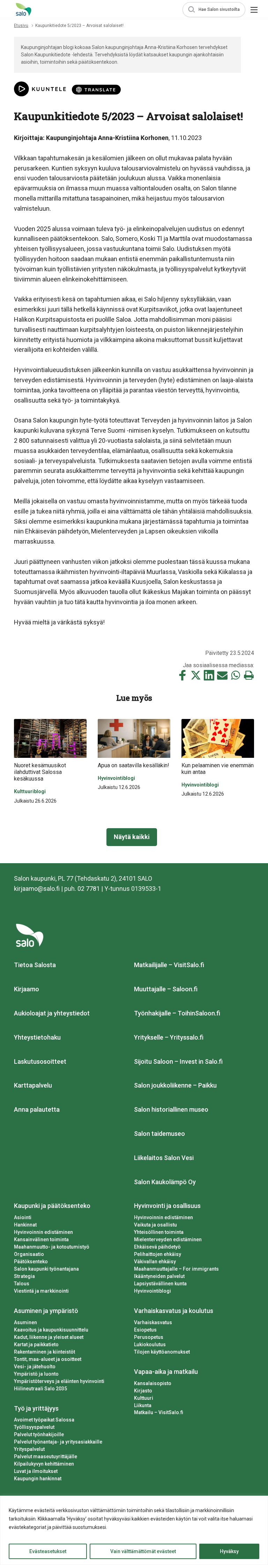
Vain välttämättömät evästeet (143, 1551)
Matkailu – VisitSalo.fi (158, 1412)
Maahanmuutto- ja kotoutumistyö (51, 1247)
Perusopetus (148, 1337)
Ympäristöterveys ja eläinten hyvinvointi (59, 1381)
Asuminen (25, 1322)
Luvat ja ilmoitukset (36, 1471)
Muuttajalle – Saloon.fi (166, 989)
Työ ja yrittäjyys (36, 1408)
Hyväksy (229, 1551)
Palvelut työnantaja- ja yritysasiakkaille (58, 1442)
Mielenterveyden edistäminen (168, 1239)
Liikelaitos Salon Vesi (164, 1157)
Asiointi (22, 1217)
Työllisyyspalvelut (34, 1427)
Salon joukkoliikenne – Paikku (175, 1085)
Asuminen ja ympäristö (46, 1310)
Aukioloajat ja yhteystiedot (52, 1013)
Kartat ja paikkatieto (36, 1344)
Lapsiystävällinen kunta (160, 1283)
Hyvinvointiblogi (152, 1291)
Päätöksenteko (31, 1261)
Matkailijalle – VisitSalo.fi (169, 965)
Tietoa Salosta (35, 965)
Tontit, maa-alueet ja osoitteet (47, 1359)
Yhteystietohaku (37, 1037)
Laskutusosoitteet (40, 1061)
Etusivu (21, 25)
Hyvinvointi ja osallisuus (167, 1205)
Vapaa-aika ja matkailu (166, 1371)
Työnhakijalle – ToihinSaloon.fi (177, 1013)
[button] (214, 9)
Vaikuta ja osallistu (155, 1225)
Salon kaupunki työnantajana (46, 1269)
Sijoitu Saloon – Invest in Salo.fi (178, 1061)
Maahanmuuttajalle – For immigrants (176, 1269)
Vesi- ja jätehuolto (34, 1366)
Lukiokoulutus (150, 1344)
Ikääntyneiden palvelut (159, 1276)
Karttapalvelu (33, 1085)
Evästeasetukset (47, 1551)
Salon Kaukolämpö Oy (165, 1182)
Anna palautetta (37, 1109)
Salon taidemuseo (159, 1133)
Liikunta (142, 1405)
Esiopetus (145, 1330)
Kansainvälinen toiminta (41, 1239)
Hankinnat (25, 1225)
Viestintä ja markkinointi (41, 1291)
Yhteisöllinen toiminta (159, 1232)
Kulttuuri (143, 1398)
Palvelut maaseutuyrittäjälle (45, 1456)
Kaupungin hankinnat (37, 1478)
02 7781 (88, 888)
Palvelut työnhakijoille (39, 1434)
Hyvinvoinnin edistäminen (43, 1232)
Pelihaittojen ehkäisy (157, 1254)
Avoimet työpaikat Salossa (44, 1420)
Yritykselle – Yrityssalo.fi (168, 1037)
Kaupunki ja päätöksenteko (52, 1205)
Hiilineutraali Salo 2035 (40, 1388)
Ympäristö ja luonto (36, 1374)
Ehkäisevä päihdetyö (157, 1247)
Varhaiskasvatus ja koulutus (173, 1310)
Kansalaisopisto (152, 1383)
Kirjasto (143, 1390)
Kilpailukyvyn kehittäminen (44, 1464)
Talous (21, 1283)
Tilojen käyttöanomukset (162, 1352)
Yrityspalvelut (29, 1449)
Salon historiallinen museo (171, 1109)
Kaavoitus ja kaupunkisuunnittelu (51, 1330)
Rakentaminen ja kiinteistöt (44, 1352)
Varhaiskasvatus (153, 1322)
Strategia (24, 1276)
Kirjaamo (26, 989)
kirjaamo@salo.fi (37, 888)
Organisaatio (29, 1254)
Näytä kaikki (132, 836)
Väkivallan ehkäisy (155, 1261)
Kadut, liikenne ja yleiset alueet (48, 1337)
